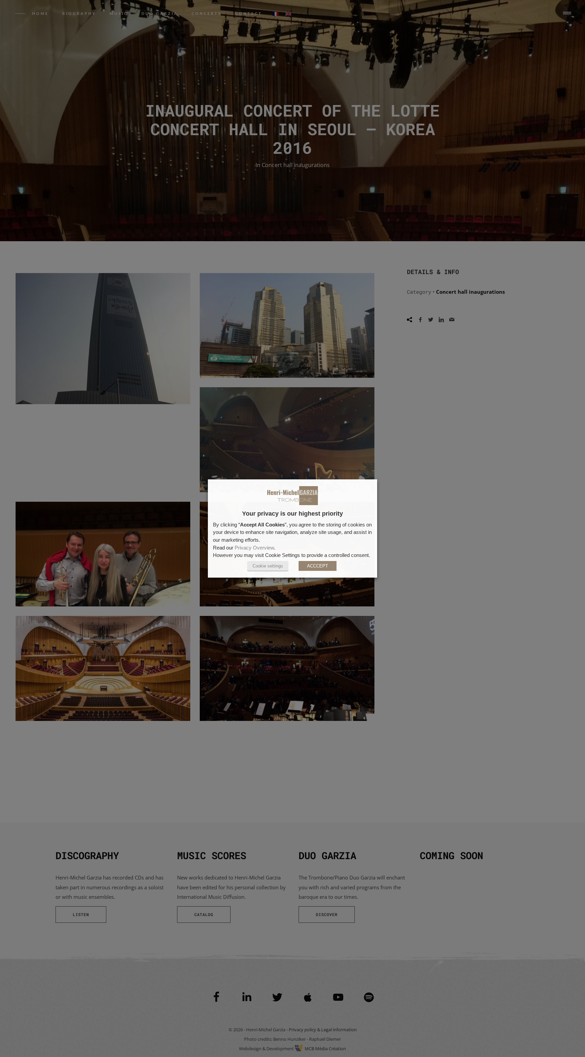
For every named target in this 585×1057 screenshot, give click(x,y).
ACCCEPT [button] (317, 565)
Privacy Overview (254, 548)
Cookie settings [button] (268, 565)
